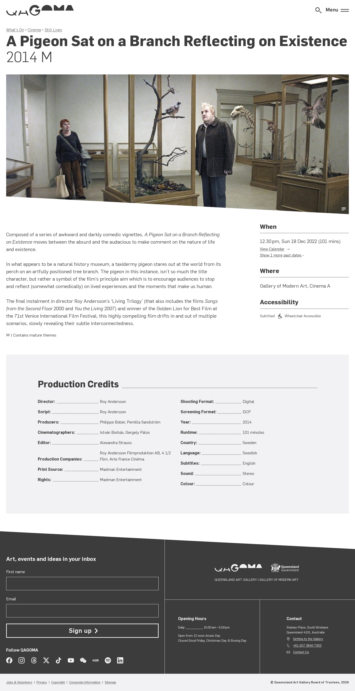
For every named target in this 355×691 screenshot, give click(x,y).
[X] (46, 660)
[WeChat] (83, 660)
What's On (15, 29)
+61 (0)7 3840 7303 (307, 645)
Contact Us (301, 652)
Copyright (58, 682)
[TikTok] (58, 660)
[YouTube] (71, 660)
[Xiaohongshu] (95, 660)
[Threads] (34, 660)
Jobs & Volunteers (19, 682)
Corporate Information (84, 682)
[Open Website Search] (318, 10)
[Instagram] (21, 660)
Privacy (42, 682)
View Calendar (272, 249)
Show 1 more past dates (281, 255)
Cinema (34, 29)
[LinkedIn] (120, 660)
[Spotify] (108, 660)
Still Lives (53, 29)
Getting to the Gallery (308, 639)
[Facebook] (9, 660)
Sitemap (110, 682)
